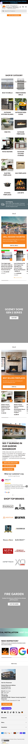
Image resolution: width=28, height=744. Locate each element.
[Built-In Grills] (7, 85)
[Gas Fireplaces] (21, 165)
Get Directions (6, 704)
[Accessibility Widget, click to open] (1, 3)
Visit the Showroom (9, 465)
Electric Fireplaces (7, 174)
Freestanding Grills (21, 94)
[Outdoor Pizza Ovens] (21, 104)
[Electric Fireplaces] (7, 165)
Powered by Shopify (20, 739)
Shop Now (14, 317)
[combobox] (14, 11)
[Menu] (25, 6)
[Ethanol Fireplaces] (7, 185)
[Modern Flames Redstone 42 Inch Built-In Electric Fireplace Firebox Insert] (7, 397)
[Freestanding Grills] (21, 85)
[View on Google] (2, 480)
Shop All (14, 386)
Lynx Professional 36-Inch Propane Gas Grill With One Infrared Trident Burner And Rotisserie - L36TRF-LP (19, 267)
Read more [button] (7, 489)
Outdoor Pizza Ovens (20, 113)
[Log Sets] (21, 185)
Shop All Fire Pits (19, 62)
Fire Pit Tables (6, 62)
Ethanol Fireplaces (7, 193)
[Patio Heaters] (7, 144)
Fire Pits (7, 132)
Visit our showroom (14, 632)
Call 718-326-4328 (8, 469)
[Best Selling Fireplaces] (14, 362)
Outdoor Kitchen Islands (7, 113)
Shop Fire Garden (14, 604)
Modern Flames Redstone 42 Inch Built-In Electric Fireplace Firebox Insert (5, 408)
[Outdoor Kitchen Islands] (7, 104)
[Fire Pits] (7, 124)
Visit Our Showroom (14, 15)
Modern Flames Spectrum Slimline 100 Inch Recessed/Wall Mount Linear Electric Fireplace (19, 408)
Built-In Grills (7, 93)
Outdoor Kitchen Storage (20, 153)
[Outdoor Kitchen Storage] (21, 144)
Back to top (14, 663)
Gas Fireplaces (20, 173)
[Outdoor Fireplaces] (21, 124)
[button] (23, 6)
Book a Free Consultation (10, 462)
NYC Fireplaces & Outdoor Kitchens (10, 739)
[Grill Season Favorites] (14, 225)
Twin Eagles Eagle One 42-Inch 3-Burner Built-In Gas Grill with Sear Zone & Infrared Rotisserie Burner (7, 266)
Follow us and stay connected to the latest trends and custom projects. (13, 643)
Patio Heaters (7, 151)
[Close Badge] (7, 741)
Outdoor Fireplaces (21, 133)
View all (14, 213)
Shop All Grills (14, 245)
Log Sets (21, 193)
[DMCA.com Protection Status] (5, 740)
